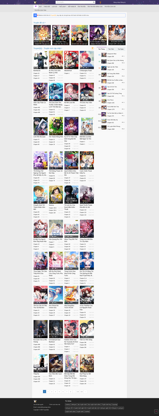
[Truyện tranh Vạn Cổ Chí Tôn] (103, 88)
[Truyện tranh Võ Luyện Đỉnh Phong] (103, 127)
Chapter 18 (36, 73)
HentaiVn (2, 415)
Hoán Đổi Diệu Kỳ (112, 120)
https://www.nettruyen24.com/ (40, 415)
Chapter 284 (83, 347)
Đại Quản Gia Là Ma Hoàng (115, 60)
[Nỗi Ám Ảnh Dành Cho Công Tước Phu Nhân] (56, 261)
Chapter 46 (52, 78)
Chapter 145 (83, 383)
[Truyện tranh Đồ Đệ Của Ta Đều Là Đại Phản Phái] (103, 81)
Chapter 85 (36, 212)
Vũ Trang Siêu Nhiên (113, 73)
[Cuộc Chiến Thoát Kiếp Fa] (87, 160)
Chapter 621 (110, 122)
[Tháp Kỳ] (41, 363)
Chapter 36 (67, 180)
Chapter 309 (38, 43)
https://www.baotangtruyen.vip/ (59, 415)
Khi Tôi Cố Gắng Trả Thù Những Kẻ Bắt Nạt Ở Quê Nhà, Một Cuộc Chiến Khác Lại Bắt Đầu (87, 276)
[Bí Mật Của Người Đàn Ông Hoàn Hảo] (41, 229)
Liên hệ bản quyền (38, 404)
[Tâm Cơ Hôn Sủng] (87, 329)
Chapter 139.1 (52, 210)
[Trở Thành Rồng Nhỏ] (56, 127)
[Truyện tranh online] (43, 2)
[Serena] (56, 195)
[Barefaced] (41, 60)
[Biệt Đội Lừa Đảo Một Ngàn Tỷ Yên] (87, 126)
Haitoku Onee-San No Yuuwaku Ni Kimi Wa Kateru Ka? (71, 342)
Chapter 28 (52, 313)
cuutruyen (120, 408)
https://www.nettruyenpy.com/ (27, 415)
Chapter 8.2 (83, 78)
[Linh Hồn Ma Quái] (41, 126)
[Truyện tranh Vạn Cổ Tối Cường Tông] (103, 94)
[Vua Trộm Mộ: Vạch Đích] (56, 363)
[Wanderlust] (71, 60)
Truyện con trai (40, 10)
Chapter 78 (36, 182)
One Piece (61, 41)
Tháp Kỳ (36, 374)
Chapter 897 (36, 349)
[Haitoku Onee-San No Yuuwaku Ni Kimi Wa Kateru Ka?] (71, 329)
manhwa (87, 411)
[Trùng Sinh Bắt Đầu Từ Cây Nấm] (87, 228)
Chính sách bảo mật (54, 404)
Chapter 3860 (110, 129)
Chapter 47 (52, 75)
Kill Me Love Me (69, 102)
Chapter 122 (83, 215)
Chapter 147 (83, 378)
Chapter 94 (67, 244)
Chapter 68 (36, 144)
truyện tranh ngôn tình (80, 408)
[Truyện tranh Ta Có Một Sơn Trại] (103, 108)
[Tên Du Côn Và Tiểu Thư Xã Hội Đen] (41, 296)
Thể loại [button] (62, 6)
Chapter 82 (67, 148)
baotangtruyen (50, 415)
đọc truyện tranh (82, 404)
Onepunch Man (42, 41)
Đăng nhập (117, 2)
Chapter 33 (83, 317)
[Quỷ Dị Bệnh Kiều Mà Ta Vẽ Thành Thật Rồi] (71, 161)
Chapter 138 (52, 212)
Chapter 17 (36, 75)
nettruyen (73, 404)
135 (78, 391)
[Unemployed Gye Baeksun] (56, 329)
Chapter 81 (52, 175)
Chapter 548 (110, 83)
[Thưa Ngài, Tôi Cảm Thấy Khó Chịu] (41, 260)
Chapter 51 (83, 283)
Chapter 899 (36, 344)
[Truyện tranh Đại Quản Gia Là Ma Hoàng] (103, 61)
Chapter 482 (36, 107)
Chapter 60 (52, 114)
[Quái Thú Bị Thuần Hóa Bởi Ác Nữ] (87, 195)
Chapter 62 (52, 109)
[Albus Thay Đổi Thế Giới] (71, 228)
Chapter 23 (67, 212)
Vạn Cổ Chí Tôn (112, 87)
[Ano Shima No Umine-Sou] (56, 295)
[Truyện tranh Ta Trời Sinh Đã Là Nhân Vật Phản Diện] (103, 114)
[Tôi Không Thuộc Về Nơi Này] (56, 160)
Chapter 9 (66, 105)
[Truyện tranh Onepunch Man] (103, 55)
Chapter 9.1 (83, 75)
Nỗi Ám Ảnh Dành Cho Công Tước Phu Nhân (56, 273)
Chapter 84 (67, 143)
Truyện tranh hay (106, 404)
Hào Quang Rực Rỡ (55, 239)
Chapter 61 (52, 112)
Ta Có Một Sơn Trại (98, 41)
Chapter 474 (75, 43)
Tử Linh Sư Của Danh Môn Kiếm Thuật (69, 207)
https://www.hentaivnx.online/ (10, 415)
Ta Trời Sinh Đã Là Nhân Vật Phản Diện (79, 41)
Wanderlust (68, 70)
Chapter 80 (36, 178)
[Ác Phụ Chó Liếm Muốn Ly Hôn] (56, 62)
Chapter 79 (36, 180)
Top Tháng (101, 49)
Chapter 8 (66, 107)
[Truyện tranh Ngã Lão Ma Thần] (103, 68)
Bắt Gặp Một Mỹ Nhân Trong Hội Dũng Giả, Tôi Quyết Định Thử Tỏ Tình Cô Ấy (71, 378)
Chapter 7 (66, 110)
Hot (40, 6)
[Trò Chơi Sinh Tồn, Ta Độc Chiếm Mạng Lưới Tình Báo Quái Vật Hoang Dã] (56, 92)
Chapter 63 (52, 278)
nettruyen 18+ (69, 408)
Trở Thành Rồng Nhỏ (56, 137)
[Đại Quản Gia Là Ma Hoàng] (41, 329)
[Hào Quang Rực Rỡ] (56, 228)
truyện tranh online (70, 411)
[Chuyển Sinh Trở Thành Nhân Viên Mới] (41, 194)
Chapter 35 (67, 182)
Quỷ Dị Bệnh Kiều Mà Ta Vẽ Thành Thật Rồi (71, 173)
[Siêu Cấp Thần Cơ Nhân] (41, 92)
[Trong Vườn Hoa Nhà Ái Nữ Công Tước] (71, 261)
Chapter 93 (67, 246)
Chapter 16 (36, 78)
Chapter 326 (110, 69)
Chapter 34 (83, 315)
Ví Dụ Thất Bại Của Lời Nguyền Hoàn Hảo (86, 308)
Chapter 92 (67, 249)
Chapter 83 (67, 146)
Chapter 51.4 (83, 278)
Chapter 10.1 (83, 73)
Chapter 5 (51, 247)
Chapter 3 (66, 278)
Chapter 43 (83, 110)
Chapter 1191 (57, 43)
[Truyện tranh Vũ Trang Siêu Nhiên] (103, 75)
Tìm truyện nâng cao (95, 6)
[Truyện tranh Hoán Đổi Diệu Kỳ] (103, 121)
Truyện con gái (109, 6)
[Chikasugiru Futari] (87, 60)
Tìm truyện (81, 6)
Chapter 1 (66, 73)
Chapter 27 (52, 315)
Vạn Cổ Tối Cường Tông (116, 41)
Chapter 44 (83, 107)
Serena (51, 205)
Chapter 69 (36, 142)
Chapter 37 (67, 178)
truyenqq (114, 404)
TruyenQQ (53, 15)
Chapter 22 (67, 214)
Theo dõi (47, 6)
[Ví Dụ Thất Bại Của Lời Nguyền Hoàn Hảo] (87, 295)
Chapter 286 (83, 342)
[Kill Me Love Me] (71, 92)
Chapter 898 (36, 347)
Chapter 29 (52, 310)
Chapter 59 (83, 180)
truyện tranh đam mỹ (93, 408)
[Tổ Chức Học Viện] (87, 93)
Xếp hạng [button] (71, 6)
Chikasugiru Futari (86, 70)
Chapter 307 (36, 381)
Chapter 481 (36, 110)
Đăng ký (123, 2)
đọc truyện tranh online (94, 404)
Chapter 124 (83, 210)
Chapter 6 (51, 244)
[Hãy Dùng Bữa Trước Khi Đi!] (71, 296)
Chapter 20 (52, 142)
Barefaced (36, 70)
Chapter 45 (52, 80)
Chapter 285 (83, 345)
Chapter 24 (83, 244)
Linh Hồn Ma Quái (39, 137)
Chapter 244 (110, 76)
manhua (68, 404)
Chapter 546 (113, 43)
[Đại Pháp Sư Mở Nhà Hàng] (87, 363)
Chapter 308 (36, 379)
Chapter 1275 (94, 43)
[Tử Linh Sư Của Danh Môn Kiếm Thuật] (71, 194)
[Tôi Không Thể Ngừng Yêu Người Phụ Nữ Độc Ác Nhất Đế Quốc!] (41, 160)
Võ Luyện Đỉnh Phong (113, 126)
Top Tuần (111, 49)
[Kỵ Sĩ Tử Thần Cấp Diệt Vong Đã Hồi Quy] (71, 127)
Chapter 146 (83, 381)
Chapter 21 (52, 139)
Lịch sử (54, 6)
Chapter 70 (36, 139)
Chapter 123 (83, 212)
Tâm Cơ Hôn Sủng (86, 339)
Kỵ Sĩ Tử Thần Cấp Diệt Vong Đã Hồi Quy (70, 139)
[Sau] (122, 34)
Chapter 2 (82, 141)
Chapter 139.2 (52, 208)
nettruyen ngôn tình (105, 408)
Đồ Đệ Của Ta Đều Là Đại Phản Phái (118, 80)
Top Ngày (121, 49)
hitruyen (114, 408)
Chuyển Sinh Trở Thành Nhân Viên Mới (39, 207)
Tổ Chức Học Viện (86, 102)
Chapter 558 (110, 89)
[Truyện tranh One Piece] (103, 101)
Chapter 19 (52, 144)
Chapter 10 (36, 244)
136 (81, 391)
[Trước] (36, 34)
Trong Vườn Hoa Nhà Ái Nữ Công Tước (69, 273)
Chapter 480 (36, 112)
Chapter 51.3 (83, 280)
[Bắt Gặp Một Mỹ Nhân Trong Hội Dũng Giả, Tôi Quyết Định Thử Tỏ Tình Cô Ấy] (71, 363)
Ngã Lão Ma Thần (112, 67)
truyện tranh (80, 411)
